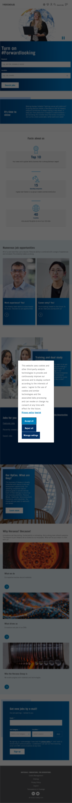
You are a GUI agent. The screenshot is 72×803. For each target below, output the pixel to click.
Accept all (29, 421)
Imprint (38, 412)
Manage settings (31, 435)
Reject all (29, 428)
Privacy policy (28, 412)
